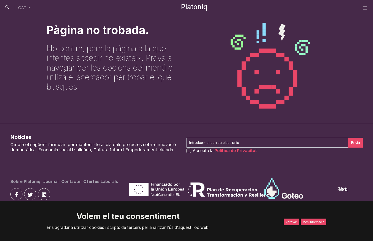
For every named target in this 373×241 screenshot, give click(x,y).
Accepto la (225, 150)
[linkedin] (44, 194)
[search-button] (7, 7)
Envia (355, 142)
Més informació (313, 222)
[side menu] (365, 7)
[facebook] (16, 194)
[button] (24, 8)
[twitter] (30, 194)
